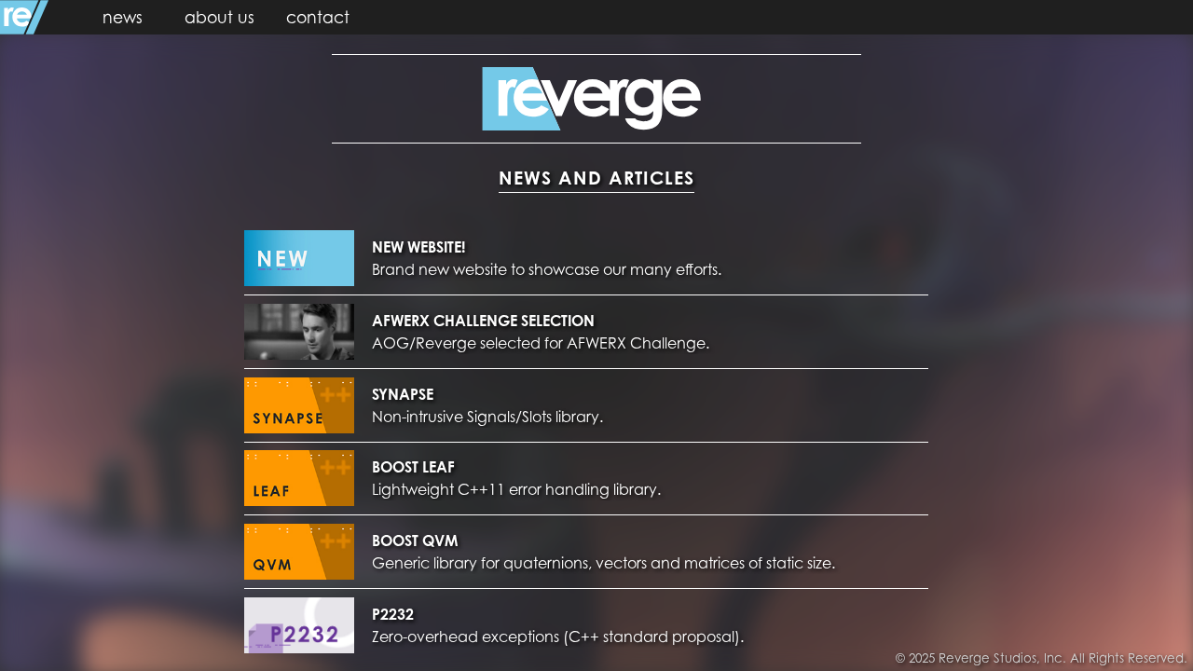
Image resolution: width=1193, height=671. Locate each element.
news (123, 17)
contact (318, 17)
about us (219, 17)
